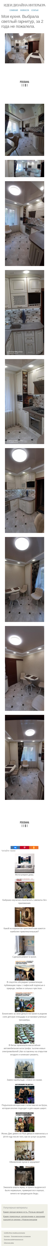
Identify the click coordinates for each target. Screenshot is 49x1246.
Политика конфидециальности (13, 1239)
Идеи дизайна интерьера (24, 5)
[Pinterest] (24, 847)
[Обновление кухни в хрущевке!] (24, 1158)
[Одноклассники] (33, 847)
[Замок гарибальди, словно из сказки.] (24, 1076)
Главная (14, 9)
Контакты (7, 1236)
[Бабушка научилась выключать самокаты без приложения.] (24, 896)
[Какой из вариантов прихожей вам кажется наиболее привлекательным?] (24, 925)
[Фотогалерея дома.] (24, 871)
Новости (24, 9)
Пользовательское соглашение (21, 1236)
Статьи (34, 9)
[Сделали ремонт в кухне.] (24, 953)
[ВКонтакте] (15, 847)
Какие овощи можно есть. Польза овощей (23, 1212)
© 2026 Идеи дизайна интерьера (14, 1233)
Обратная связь (9, 1243)
